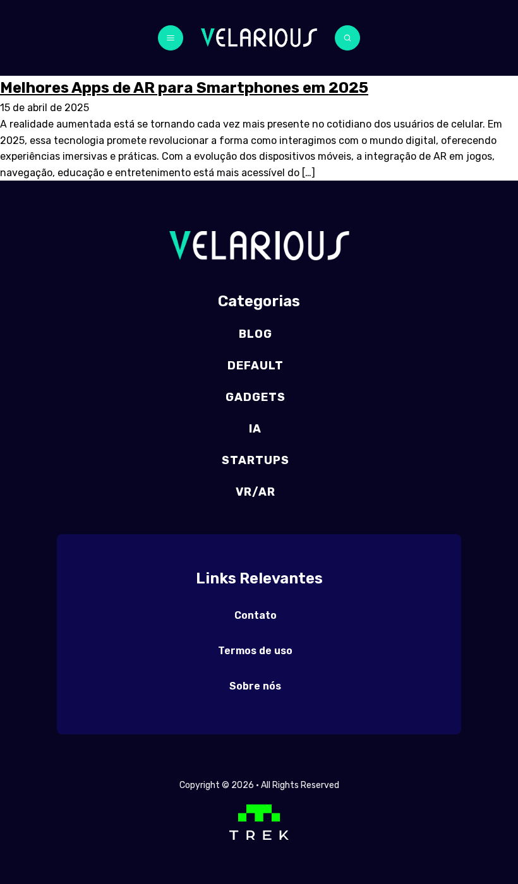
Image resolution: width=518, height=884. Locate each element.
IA (255, 429)
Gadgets (256, 397)
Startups (255, 460)
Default (255, 366)
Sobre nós (255, 686)
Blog (255, 334)
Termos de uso (255, 651)
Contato (255, 615)
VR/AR (255, 492)
